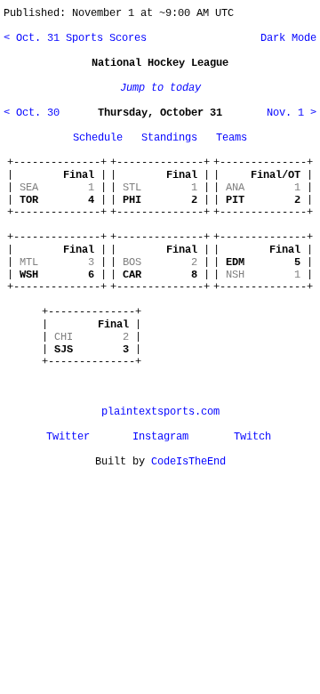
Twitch (252, 437)
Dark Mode (285, 38)
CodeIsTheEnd (188, 462)
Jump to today (160, 88)
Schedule (98, 138)
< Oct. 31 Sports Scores (75, 38)
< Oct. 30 (32, 113)
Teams (231, 138)
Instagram (160, 437)
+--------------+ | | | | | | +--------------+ (57, 188)
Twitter (68, 437)
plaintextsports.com (160, 412)
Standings (169, 138)
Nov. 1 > (291, 113)
